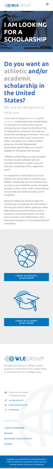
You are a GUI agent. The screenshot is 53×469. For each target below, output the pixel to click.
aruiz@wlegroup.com (18, 405)
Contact (8, 444)
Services (8, 433)
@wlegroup (14, 410)
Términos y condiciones (34, 464)
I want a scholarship (14, 428)
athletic (15, 71)
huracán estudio (16, 464)
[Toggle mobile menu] (47, 4)
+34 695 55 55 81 (16, 400)
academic (17, 78)
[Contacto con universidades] (26, 289)
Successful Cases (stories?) (18, 438)
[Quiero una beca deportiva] (26, 244)
